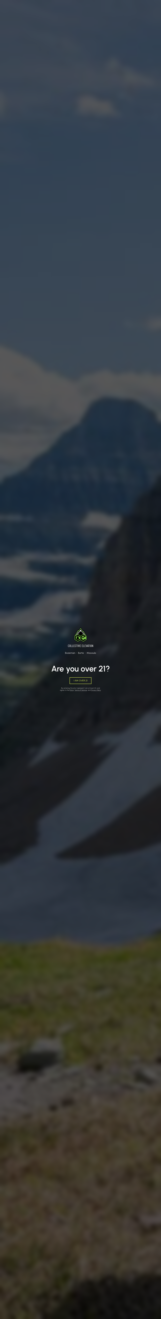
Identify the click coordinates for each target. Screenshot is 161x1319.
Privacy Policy (96, 690)
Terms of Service (80, 690)
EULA (72, 690)
